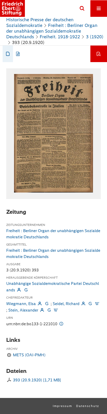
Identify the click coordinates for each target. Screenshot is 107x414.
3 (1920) (94, 37)
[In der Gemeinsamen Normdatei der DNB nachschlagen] (26, 289)
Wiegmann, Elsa (21, 303)
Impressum (62, 406)
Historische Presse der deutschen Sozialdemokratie (39, 22)
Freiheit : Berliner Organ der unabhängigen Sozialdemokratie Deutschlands (51, 31)
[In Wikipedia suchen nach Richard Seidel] (97, 303)
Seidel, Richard (66, 303)
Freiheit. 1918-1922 (60, 37)
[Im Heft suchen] (98, 54)
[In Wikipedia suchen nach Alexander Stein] (56, 310)
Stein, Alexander (23, 310)
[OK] (82, 8)
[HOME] (12, 8)
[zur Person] (19, 289)
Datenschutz (87, 406)
